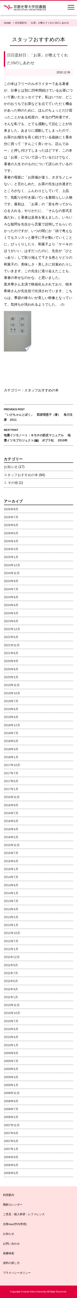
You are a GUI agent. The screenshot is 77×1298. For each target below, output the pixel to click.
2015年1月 (11, 869)
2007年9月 (11, 1133)
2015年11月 (12, 845)
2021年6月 (11, 653)
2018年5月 (11, 741)
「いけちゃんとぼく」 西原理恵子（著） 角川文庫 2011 (38, 414)
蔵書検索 (8, 1253)
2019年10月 (12, 693)
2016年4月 (11, 829)
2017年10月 (12, 765)
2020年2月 (11, 677)
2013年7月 (11, 901)
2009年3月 (11, 1077)
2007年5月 (11, 1141)
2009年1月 (11, 1085)
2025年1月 (11, 557)
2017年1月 (11, 789)
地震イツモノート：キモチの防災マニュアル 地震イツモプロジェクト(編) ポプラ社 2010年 (37, 435)
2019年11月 (12, 685)
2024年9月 (11, 581)
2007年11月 (12, 1125)
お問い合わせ (11, 1243)
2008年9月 (11, 1101)
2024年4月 (11, 605)
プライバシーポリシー (17, 1272)
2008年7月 (11, 1109)
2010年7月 (11, 1021)
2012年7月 (11, 941)
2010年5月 (11, 1029)
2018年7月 (11, 733)
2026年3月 (11, 549)
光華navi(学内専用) (15, 1224)
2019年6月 (11, 709)
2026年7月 (11, 517)
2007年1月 (11, 1149)
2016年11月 (12, 797)
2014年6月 (11, 885)
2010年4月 (11, 1037)
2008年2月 (11, 1117)
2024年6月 (11, 597)
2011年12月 (12, 957)
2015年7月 (11, 853)
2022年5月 (11, 637)
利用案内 (8, 1195)
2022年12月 (12, 629)
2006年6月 (11, 1165)
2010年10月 (12, 1013)
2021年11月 (12, 645)
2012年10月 (12, 933)
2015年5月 (11, 861)
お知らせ (11, 467)
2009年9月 (11, 1053)
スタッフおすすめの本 (41, 390)
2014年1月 (11, 893)
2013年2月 (11, 917)
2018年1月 (11, 757)
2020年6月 (11, 669)
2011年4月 (11, 989)
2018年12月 (12, 725)
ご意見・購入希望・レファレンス (24, 1214)
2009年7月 (11, 1061)
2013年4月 (11, 909)
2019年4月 (11, 717)
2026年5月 (11, 533)
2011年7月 (11, 973)
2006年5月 (11, 1173)
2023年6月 (11, 621)
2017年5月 (11, 781)
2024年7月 (11, 589)
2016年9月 (11, 805)
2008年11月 (12, 1093)
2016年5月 (11, 821)
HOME (7, 23)
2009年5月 (11, 1069)
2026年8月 (11, 509)
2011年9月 (11, 965)
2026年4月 (11, 541)
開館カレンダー (12, 1204)
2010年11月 (12, 1005)
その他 (13, 482)
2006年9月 (11, 1157)
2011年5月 (11, 981)
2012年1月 (11, 949)
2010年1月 (11, 1045)
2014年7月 (11, 877)
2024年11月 (12, 573)
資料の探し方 (11, 1263)
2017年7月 (11, 773)
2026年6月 (11, 525)
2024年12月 (12, 565)
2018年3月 (11, 749)
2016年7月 (11, 813)
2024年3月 (11, 613)
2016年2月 (11, 837)
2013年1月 (11, 925)
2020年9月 (11, 661)
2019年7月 (11, 701)
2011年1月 (11, 997)
